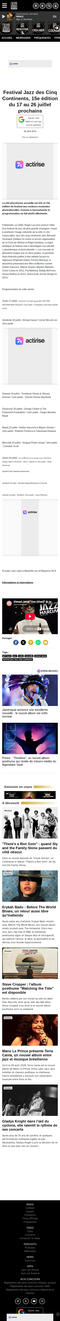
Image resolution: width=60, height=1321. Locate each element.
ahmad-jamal (40, 656)
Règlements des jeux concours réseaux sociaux (30, 1282)
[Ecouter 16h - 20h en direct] (30, 794)
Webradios (23, 38)
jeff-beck (7, 656)
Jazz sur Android (30, 1273)
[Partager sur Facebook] (15, 643)
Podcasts (30, 1247)
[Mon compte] (56, 6)
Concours (30, 1260)
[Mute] (54, 16)
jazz (14, 656)
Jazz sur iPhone (30, 1269)
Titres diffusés (30, 1218)
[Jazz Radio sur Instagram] (42, 1301)
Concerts (30, 1234)
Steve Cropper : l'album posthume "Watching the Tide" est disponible (27, 988)
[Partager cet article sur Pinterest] (30, 643)
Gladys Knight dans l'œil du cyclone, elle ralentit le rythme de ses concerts (29, 1125)
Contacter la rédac (30, 1238)
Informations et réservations (17, 582)
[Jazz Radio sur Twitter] (26, 1301)
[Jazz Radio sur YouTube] (34, 1301)
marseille (29, 656)
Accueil (7, 38)
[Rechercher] (49, 6)
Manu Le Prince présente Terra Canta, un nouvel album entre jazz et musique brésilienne (27, 1055)
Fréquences (42, 38)
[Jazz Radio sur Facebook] (18, 1301)
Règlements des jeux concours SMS (30, 1286)
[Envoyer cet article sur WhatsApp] (37, 643)
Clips (30, 1231)
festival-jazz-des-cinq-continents (17, 659)
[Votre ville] (36, 6)
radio (21, 656)
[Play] (4, 16)
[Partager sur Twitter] (22, 643)
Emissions (30, 1214)
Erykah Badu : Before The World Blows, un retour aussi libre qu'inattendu (29, 911)
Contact (30, 1207)
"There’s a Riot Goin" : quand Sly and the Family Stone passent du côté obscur (30, 848)
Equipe (30, 1211)
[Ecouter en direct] (42, 6)
